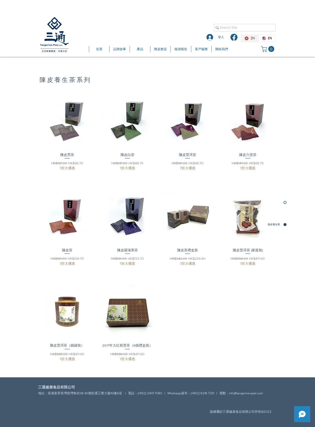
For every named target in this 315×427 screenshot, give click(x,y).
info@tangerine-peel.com (246, 393)
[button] (268, 49)
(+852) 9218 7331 (202, 393)
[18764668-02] (233, 37)
